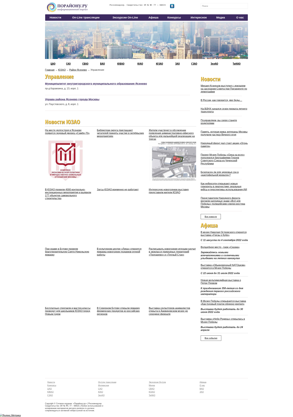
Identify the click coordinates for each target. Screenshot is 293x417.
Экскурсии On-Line (125, 17)
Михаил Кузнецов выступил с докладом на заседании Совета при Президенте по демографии (224, 88)
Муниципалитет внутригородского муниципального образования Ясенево (96, 83)
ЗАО (177, 64)
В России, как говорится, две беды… (221, 100)
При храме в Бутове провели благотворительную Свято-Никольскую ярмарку (67, 252)
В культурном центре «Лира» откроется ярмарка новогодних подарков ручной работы (119, 252)
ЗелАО (214, 64)
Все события (211, 338)
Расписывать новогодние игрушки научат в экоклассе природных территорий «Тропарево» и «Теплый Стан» (172, 252)
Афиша (153, 17)
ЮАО (140, 64)
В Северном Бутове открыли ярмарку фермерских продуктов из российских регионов (118, 311)
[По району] (67, 3)
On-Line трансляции (85, 17)
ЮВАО (120, 64)
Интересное (199, 17)
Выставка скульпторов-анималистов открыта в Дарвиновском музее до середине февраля (169, 311)
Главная (49, 70)
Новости (55, 17)
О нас (240, 17)
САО (68, 64)
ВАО (102, 64)
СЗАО (194, 64)
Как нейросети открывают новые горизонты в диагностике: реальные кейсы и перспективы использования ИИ (224, 186)
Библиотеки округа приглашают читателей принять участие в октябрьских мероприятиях (120, 133)
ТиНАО (237, 64)
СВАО (85, 64)
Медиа (220, 17)
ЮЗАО (159, 64)
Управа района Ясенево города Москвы (72, 99)
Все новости (211, 216)
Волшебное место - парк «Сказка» (220, 247)
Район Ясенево (78, 70)
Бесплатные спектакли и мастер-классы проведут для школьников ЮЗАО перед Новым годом (67, 311)
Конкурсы (174, 17)
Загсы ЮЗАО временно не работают (118, 189)
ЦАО (53, 64)
